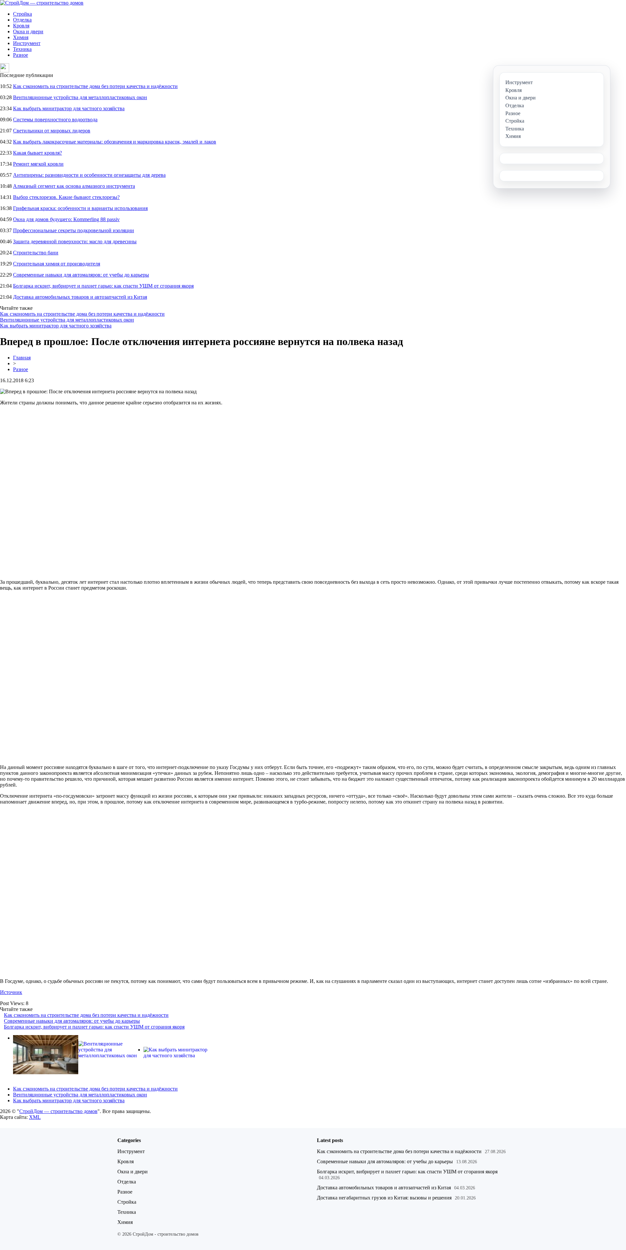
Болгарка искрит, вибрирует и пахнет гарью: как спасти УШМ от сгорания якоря (103, 286)
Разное (20, 55)
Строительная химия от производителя (56, 263)
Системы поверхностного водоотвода (55, 119)
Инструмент (26, 43)
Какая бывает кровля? (37, 153)
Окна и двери (28, 31)
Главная (22, 357)
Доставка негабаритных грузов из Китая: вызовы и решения (384, 1197)
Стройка (22, 14)
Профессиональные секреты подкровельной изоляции (73, 230)
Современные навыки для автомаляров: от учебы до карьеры (81, 275)
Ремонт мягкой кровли (38, 164)
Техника (22, 49)
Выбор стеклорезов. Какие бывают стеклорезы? (66, 197)
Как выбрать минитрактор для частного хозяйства (69, 108)
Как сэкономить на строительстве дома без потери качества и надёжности (95, 86)
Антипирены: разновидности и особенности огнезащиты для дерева (89, 175)
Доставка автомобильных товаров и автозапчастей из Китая (80, 297)
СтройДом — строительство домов (58, 1111)
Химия (20, 37)
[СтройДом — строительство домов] (41, 3)
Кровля (21, 25)
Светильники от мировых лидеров (51, 130)
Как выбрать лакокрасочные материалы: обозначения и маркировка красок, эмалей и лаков (114, 141)
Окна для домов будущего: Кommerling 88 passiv (66, 219)
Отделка (22, 20)
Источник (11, 992)
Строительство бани (35, 252)
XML (35, 1117)
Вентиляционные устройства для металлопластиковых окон (80, 97)
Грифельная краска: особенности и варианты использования (80, 208)
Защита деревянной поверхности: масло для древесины (75, 241)
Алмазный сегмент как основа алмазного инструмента (74, 186)
